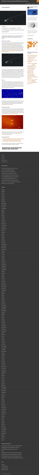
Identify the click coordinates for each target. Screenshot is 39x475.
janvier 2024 (3, 242)
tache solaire (35, 77)
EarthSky (11, 104)
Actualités (3, 26)
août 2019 (2, 332)
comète (35, 56)
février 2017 (3, 383)
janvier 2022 (3, 283)
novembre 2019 (3, 327)
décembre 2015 (3, 407)
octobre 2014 (3, 431)
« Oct (28, 49)
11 (32, 43)
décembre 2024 (3, 223)
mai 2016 (2, 399)
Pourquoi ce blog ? (28, 3)
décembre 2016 (3, 387)
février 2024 (3, 240)
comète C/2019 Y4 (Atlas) (13, 113)
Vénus (34, 81)
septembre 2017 (3, 371)
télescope (29, 78)
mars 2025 (3, 218)
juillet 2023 (3, 252)
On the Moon (31, 68)
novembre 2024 (3, 225)
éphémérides (34, 82)
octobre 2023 (3, 247)
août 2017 (2, 373)
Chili (33, 56)
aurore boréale (31, 56)
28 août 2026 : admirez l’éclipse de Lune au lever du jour (9, 168)
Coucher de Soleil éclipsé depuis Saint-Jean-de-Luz (8, 178)
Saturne (29, 75)
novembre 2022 (3, 266)
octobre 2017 (3, 370)
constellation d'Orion (31, 57)
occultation (34, 67)
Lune (35, 63)
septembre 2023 (3, 249)
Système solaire (29, 77)
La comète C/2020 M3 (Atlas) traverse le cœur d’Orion (11, 139)
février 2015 (3, 424)
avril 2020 (2, 319)
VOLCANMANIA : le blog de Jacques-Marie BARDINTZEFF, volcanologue (12, 457)
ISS (36, 60)
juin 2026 (2, 193)
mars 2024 (3, 239)
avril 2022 (2, 278)
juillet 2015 (3, 416)
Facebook (13, 144)
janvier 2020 (3, 324)
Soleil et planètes (4, 160)
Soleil (33, 75)
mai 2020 (2, 317)
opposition (28, 70)
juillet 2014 (3, 436)
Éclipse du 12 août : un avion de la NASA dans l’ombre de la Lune (10, 181)
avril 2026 (2, 196)
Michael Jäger (12, 43)
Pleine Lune (30, 72)
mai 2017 (2, 378)
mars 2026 (3, 198)
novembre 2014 (3, 429)
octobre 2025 (3, 206)
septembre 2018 (3, 351)
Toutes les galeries (30, 35)
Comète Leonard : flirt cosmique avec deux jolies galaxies (13, 30)
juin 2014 (2, 438)
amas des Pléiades (30, 55)
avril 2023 (2, 257)
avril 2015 (2, 421)
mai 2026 (2, 194)
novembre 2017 (3, 368)
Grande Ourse (8, 46)
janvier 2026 (3, 201)
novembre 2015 (3, 409)
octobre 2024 (3, 227)
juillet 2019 (3, 334)
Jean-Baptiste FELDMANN (13, 33)
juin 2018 (2, 356)
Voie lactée (29, 80)
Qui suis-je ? (33, 3)
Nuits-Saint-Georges (30, 67)
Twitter (17, 144)
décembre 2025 (3, 203)
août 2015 (2, 414)
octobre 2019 (3, 329)
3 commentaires (20, 33)
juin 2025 (2, 213)
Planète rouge (30, 71)
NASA (32, 66)
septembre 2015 (3, 412)
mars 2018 (3, 361)
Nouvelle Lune (34, 66)
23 (29, 46)
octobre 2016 (3, 390)
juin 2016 (2, 397)
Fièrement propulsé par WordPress (5, 473)
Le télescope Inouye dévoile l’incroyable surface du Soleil (9, 180)
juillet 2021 (3, 293)
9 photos (34, 28)
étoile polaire (31, 83)
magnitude (16, 85)
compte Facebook (5, 134)
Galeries (31, 7)
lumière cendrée (30, 63)
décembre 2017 (3, 366)
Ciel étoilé (3, 156)
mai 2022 (2, 276)
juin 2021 (2, 295)
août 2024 (2, 230)
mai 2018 (2, 358)
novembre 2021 (3, 286)
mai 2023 (2, 256)
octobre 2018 (3, 349)
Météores (2, 158)
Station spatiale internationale (31, 76)
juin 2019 (2, 336)
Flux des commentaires (4, 467)
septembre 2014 (3, 433)
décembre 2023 (3, 244)
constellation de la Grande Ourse (31, 58)
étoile (28, 83)
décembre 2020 (3, 305)
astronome (35, 55)
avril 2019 (2, 339)
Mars (33, 65)
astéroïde (28, 56)
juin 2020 (2, 315)
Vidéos (37, 3)
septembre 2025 (3, 208)
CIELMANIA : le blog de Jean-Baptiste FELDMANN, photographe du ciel (14, 1)
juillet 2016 (3, 395)
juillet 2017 (3, 375)
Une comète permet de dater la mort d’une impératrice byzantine (13, 138)
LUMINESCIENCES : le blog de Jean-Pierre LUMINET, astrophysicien (11, 452)
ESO (35, 60)
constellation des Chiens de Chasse (16, 147)
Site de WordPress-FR (4, 469)
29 (28, 47)
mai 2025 (2, 215)
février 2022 (3, 281)
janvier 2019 (3, 344)
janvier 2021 (3, 303)
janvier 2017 (3, 385)
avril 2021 (2, 298)
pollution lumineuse (30, 73)
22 (28, 46)
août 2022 (2, 271)
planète (31, 70)
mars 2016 (3, 402)
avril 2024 (2, 237)
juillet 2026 (3, 191)
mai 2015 (2, 419)
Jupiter (29, 61)
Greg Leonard (18, 81)
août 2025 (2, 210)
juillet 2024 (3, 232)
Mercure (29, 66)
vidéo (36, 79)
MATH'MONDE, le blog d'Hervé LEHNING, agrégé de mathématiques (11, 454)
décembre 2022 (3, 264)
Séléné (33, 77)
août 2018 (2, 353)
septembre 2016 (3, 392)
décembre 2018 (3, 346)
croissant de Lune (31, 60)
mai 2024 (2, 235)
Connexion (3, 464)
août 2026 (2, 189)
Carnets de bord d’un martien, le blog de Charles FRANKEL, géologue (11, 445)
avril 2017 (2, 380)
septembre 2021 (3, 290)
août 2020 (2, 312)
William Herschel (6, 51)
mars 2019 (3, 341)
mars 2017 (3, 382)
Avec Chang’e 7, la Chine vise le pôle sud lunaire (8, 171)
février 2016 (3, 404)
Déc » (36, 49)
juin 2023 (2, 254)
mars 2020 (3, 320)
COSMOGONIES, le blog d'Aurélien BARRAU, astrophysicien (10, 447)
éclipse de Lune (29, 82)
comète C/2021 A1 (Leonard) (6, 147)
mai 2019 (2, 337)
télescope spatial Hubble (31, 79)
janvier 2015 (3, 426)
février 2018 (3, 363)
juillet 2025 (3, 211)
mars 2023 (3, 259)
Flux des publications (4, 466)
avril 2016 (2, 400)
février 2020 (3, 322)
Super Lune (36, 76)
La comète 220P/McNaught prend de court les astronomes (10, 176)
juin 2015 (2, 417)
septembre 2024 (3, 228)
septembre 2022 (3, 269)
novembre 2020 (3, 307)
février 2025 (3, 220)
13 (35, 43)
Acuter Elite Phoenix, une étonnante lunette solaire (8, 173)
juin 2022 (2, 274)
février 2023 (3, 261)
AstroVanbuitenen (5, 104)
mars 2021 (3, 300)
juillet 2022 (3, 273)
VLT (37, 79)
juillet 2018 (3, 354)
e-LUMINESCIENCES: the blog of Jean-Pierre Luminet (9, 449)
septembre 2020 (3, 310)
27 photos (34, 15)
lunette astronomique (29, 65)
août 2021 (2, 291)
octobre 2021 (3, 288)
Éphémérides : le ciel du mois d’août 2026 (7, 183)
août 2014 (2, 434)
